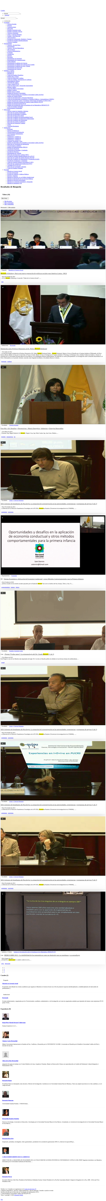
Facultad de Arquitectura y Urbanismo (17, 160)
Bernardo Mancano (7, 1100)
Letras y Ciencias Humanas (14, 34)
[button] (3, 10)
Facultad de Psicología (13, 148)
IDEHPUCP (10, 73)
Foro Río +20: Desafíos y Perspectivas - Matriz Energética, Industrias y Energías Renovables (32, 428)
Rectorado (10, 129)
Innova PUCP (11, 135)
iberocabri (7, 963)
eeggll (2, 662)
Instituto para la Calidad (13, 91)
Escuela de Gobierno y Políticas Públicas (18, 174)
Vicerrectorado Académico (14, 145)
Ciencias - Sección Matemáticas (15, 48)
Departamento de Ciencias (14, 69)
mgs (2, 281)
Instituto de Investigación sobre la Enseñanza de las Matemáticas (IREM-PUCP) (28, 105)
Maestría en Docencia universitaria (16, 180)
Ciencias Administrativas (13, 51)
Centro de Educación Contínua (15, 78)
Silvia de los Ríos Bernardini (10, 1061)
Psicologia (10, 57)
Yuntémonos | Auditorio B (14, 138)
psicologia (10, 512)
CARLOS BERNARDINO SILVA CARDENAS (16, 1157)
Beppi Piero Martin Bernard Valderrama (14, 1022)
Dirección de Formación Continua (16, 123)
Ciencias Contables (12, 42)
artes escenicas (11, 49)
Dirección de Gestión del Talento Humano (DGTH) (20, 157)
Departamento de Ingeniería (14, 58)
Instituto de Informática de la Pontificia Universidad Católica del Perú (25, 142)
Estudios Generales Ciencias (14, 31)
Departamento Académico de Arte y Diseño (18, 66)
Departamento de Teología (14, 153)
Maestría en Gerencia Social (14, 171)
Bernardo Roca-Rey (8, 1138)
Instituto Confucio (12, 90)
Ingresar (6, 15)
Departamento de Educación (14, 67)
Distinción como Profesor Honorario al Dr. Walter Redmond (24, 349)
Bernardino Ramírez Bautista (10, 1118)
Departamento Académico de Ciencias (17, 63)
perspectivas (10, 437)
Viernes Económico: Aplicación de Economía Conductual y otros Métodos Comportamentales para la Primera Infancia (44, 579)
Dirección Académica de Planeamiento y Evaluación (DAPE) (23, 159)
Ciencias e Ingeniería (12, 33)
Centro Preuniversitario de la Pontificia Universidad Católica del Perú (25, 94)
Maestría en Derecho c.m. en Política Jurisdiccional (20, 177)
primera (13, 587)
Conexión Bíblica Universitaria (15, 88)
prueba (9, 124)
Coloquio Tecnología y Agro (14, 141)
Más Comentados (8, 202)
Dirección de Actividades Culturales (16, 166)
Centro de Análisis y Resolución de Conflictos (19, 79)
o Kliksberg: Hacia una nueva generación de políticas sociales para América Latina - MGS (34, 273)
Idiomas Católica (11, 87)
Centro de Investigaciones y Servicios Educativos (20, 97)
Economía (10, 52)
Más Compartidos (9, 204)
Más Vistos (5, 198)
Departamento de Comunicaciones (16, 60)
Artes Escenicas (11, 37)
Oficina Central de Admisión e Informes (17, 111)
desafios (3, 437)
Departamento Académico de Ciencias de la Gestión (20, 64)
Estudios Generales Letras (14, 30)
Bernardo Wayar (7, 1176)
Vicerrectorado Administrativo (15, 133)
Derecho (9, 25)
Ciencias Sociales (11, 24)
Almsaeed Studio (18, 1195)
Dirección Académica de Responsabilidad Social (20, 117)
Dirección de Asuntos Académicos (16, 121)
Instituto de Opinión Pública (14, 96)
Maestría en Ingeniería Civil (14, 183)
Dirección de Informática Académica (16, 114)
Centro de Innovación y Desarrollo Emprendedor (20, 85)
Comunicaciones (11, 27)
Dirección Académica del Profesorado (17, 120)
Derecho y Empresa (12, 175)
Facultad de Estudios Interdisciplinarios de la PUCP (20, 156)
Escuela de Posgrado (12, 172)
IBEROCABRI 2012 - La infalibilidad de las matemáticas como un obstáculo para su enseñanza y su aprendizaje (42, 955)
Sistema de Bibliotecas (13, 130)
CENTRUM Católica (13, 82)
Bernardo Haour (7, 1080)
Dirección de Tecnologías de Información (18, 144)
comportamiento (5, 587)
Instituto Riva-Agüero (13, 76)
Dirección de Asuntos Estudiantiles (16, 112)
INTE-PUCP (10, 72)
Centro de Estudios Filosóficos (15, 75)
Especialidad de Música (13, 81)
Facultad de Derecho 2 (13, 151)
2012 (2, 963)
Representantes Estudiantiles (14, 108)
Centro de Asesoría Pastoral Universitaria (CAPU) (20, 162)
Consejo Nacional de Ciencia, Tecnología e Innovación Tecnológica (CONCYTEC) (29, 100)
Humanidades (10, 46)
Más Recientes (8, 201)
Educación (10, 28)
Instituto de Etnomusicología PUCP (16, 103)
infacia (17, 587)
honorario (3, 361)
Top (2, 1199)
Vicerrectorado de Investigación (15, 132)
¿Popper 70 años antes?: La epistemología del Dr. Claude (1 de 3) (29, 654)
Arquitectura (10, 54)
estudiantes (4, 512)
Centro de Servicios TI (30, 1189)
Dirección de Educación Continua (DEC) (18, 154)
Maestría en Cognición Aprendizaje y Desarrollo (20, 181)
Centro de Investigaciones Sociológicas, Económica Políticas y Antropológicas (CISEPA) (30, 99)
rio (14, 437)
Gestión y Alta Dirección (13, 36)
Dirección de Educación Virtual (15, 115)
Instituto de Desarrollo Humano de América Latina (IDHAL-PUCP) (25, 102)
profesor (9, 361)
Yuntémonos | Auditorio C (14, 139)
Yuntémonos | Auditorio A (14, 136)
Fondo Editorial (11, 61)
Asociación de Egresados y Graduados (17, 150)
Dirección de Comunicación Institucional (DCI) (19, 163)
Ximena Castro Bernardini (9, 1041)
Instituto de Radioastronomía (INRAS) (17, 147)
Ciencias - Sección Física (13, 45)
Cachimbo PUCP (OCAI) (14, 165)
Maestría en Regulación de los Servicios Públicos (20, 178)
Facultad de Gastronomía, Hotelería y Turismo (19, 39)
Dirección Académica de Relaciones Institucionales (20, 118)
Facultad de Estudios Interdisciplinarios (17, 40)
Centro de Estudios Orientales (15, 106)
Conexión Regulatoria (13, 126)
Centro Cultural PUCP (13, 84)
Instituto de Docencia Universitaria (16, 93)
